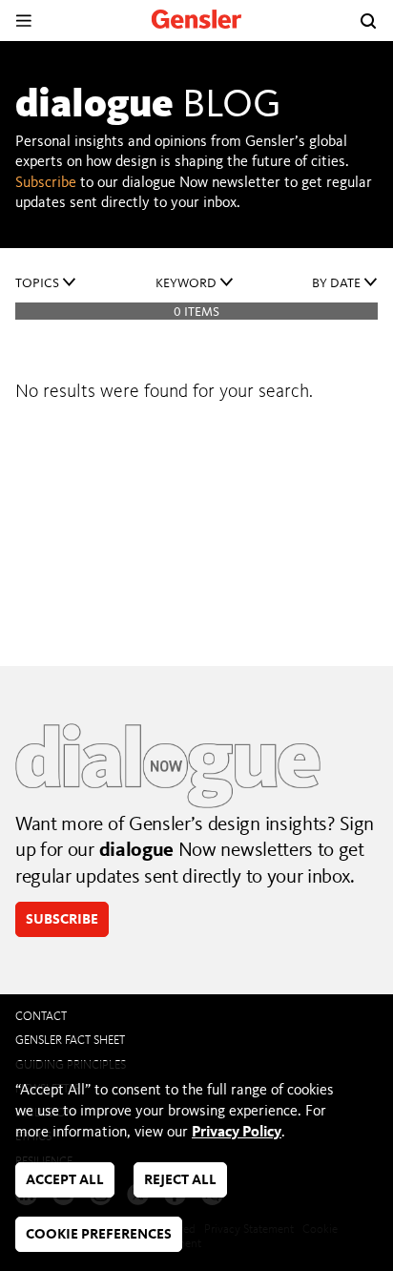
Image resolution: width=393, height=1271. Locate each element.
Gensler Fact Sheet (70, 1040)
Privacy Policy (236, 1132)
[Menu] (23, 20)
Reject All (180, 1181)
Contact (41, 1017)
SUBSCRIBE (62, 920)
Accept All (65, 1181)
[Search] (368, 21)
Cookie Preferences (99, 1235)
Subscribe (45, 183)
